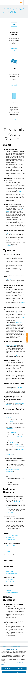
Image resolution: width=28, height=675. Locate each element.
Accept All (7, 668)
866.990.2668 (20, 436)
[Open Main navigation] (25, 2)
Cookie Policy (19, 662)
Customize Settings (14, 672)
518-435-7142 (11, 539)
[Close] (26, 648)
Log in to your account (11, 233)
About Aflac (4, 646)
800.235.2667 (9, 588)
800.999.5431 (15, 425)
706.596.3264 (9, 590)
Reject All (20, 668)
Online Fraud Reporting (11, 573)
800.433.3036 (9, 428)
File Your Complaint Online (12, 469)
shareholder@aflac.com (11, 581)
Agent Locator (19, 355)
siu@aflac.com (9, 571)
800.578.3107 (9, 569)
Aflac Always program (18, 312)
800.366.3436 (13, 432)
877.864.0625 (9, 421)
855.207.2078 (9, 507)
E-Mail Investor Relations (12, 592)
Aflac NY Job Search (11, 545)
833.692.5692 (17, 501)
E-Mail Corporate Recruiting (12, 557)
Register (10, 257)
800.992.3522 (9, 245)
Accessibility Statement (15, 646)
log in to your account (19, 257)
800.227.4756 (9, 579)
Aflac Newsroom (10, 563)
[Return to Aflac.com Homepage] (5, 2)
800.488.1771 (9, 551)
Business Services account (12, 297)
